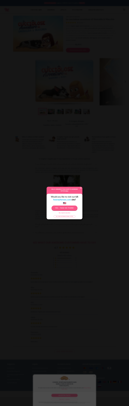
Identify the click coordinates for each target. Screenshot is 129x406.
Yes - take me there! (64, 208)
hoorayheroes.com (62, 200)
